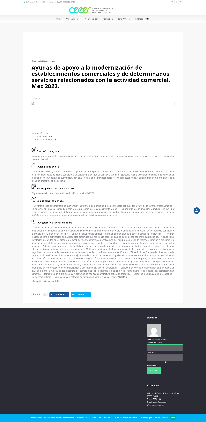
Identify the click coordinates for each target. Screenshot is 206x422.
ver (50, 136)
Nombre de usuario (154, 343)
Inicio (59, 19)
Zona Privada (124, 19)
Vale (173, 418)
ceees (37, 61)
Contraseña (151, 353)
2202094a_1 (36, 98)
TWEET (79, 294)
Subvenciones (48, 61)
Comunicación (91, 19)
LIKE (40, 294)
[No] (202, 417)
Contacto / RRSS (142, 19)
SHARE (57, 294)
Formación (108, 19)
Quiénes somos (73, 19)
